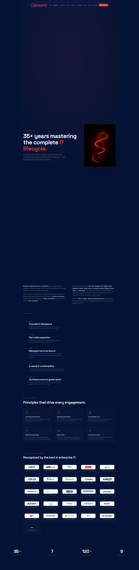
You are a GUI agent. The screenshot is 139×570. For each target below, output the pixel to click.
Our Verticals (62, 5)
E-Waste (73, 5)
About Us (55, 5)
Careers (90, 5)
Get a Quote (103, 5)
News (85, 5)
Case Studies (79, 5)
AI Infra (68, 5)
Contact (95, 5)
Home (50, 5)
